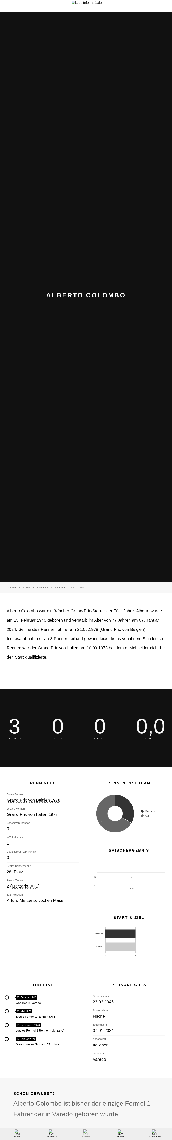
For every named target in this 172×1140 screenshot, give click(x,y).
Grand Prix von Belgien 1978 (33, 800)
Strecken (155, 1136)
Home (17, 1136)
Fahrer (86, 1136)
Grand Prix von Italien (58, 648)
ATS (34, 886)
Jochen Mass (50, 900)
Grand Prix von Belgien (122, 629)
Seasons (51, 1136)
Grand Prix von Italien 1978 (32, 814)
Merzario (20, 886)
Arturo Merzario (21, 900)
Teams (120, 1136)
